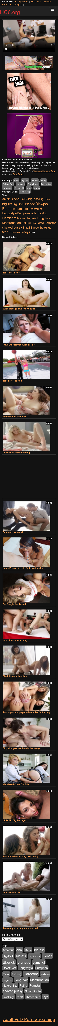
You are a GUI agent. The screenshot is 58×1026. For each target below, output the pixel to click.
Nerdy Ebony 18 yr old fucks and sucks (23, 568)
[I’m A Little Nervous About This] (29, 327)
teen (29, 187)
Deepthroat (33, 184)
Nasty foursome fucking (15, 640)
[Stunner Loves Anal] (29, 515)
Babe (16, 180)
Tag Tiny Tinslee (11, 272)
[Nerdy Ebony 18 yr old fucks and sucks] (29, 551)
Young (37, 187)
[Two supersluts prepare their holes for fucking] (29, 695)
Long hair (43, 218)
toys (27, 232)
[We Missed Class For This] (29, 767)
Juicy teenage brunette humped (19, 308)
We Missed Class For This (16, 784)
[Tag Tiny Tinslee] (29, 255)
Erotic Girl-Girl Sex (12, 892)
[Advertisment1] (29, 91)
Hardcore (7, 187)
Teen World (24, 191)
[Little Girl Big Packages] (29, 803)
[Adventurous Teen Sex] (29, 399)
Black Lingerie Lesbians (15, 676)
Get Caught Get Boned (14, 604)
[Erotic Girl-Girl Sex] (29, 875)
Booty (43, 180)
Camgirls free (21, 1)
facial (33, 213)
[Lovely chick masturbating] (29, 435)
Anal (17, 198)
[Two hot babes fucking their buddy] (29, 839)
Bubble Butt (8, 184)
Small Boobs (31, 227)
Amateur (7, 199)
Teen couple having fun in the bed (20, 928)
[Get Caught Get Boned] (29, 587)
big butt (25, 180)
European (23, 213)
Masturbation (11, 222)
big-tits (7, 203)
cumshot (21, 184)
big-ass (33, 198)
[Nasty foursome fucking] (29, 623)
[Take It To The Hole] (29, 363)
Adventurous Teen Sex (14, 416)
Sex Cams (36, 1)
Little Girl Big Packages (15, 820)
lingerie (31, 218)
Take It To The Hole (12, 380)
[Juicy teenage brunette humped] (29, 291)
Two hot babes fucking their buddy (21, 856)
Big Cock (18, 204)
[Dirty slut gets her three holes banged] (29, 731)
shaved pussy (12, 227)
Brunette (8, 208)
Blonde (35, 180)
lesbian (21, 218)
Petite (40, 223)
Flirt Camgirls (16, 4)
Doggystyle (46, 184)
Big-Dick (44, 199)
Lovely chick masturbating (16, 452)
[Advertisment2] (29, 135)
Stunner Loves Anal (13, 532)
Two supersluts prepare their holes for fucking (26, 712)
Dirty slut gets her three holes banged (22, 748)
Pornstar (50, 222)
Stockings (45, 227)
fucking (42, 213)
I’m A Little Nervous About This (19, 344)
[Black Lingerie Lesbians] (29, 659)
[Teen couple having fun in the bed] (29, 911)
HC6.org (10, 12)
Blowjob (42, 203)
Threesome (16, 232)
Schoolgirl (19, 187)
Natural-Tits (28, 223)
